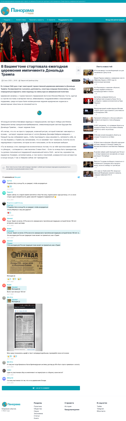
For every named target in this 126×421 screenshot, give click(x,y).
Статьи (36, 416)
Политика (76, 80)
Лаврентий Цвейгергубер (29, 80)
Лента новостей (104, 66)
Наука (36, 411)
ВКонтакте (101, 411)
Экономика (38, 413)
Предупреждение (72, 410)
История (68, 406)
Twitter (99, 406)
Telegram (100, 409)
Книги (36, 418)
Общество (38, 409)
